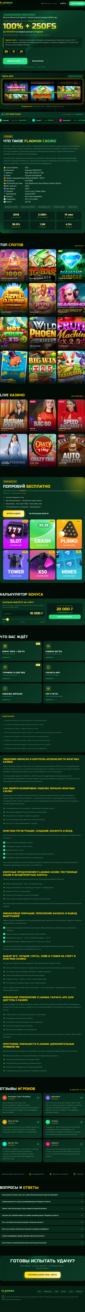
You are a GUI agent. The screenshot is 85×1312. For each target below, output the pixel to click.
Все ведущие (77, 396)
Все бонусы (38, 61)
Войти (63, 3)
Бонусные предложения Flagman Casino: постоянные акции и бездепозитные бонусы (33, 732)
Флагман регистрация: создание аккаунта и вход (21, 728)
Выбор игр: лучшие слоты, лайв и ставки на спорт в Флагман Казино (27, 740)
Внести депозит (65, 617)
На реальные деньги (39, 513)
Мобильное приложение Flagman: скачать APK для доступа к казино (28, 744)
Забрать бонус (14, 61)
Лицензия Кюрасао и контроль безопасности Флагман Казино (26, 720)
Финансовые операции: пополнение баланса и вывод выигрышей (27, 736)
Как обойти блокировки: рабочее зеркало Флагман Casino (24, 724)
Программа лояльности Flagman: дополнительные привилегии (26, 748)
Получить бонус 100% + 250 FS (42, 1275)
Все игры (79, 246)
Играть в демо (14, 513)
